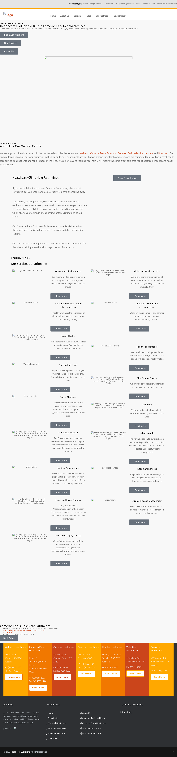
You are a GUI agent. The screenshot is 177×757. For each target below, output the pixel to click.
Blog (89, 15)
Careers (77, 15)
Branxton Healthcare (91, 733)
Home (53, 15)
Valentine (138, 153)
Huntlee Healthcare (56, 733)
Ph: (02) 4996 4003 (61, 667)
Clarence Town (98, 153)
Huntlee (149, 153)
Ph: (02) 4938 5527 (86, 663)
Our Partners (102, 15)
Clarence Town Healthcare (94, 723)
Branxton (163, 153)
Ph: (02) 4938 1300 (110, 667)
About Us (64, 15)
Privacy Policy (126, 712)
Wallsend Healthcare (57, 723)
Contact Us (53, 738)
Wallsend (84, 153)
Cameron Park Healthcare (93, 718)
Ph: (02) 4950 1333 (37, 677)
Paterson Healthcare (57, 728)
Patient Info (53, 718)
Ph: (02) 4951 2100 (13, 667)
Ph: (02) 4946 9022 (134, 667)
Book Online (14, 677)
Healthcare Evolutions (20, 751)
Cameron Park (125, 153)
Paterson (111, 153)
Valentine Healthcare (91, 728)
